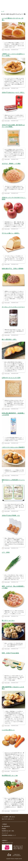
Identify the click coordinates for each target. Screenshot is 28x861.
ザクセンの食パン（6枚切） (11, 233)
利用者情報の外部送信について (9, 835)
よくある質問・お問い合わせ (8, 816)
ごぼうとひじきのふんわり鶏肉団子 (13, 447)
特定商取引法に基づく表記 (8, 830)
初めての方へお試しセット (8, 819)
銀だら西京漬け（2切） (9, 339)
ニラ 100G (6, 552)
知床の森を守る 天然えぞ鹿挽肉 (12, 268)
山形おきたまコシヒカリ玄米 (11, 377)
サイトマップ (5, 833)
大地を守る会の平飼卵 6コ (11, 515)
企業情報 (4, 840)
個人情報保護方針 (6, 826)
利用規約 (4, 828)
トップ (2, 11)
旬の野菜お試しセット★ (10, 775)
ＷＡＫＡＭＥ (7, 49)
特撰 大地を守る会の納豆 (10, 653)
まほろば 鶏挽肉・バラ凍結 (11, 163)
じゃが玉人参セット (8, 730)
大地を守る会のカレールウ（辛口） (13, 92)
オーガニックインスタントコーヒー (13, 307)
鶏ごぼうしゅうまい (8, 620)
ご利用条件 (4, 824)
